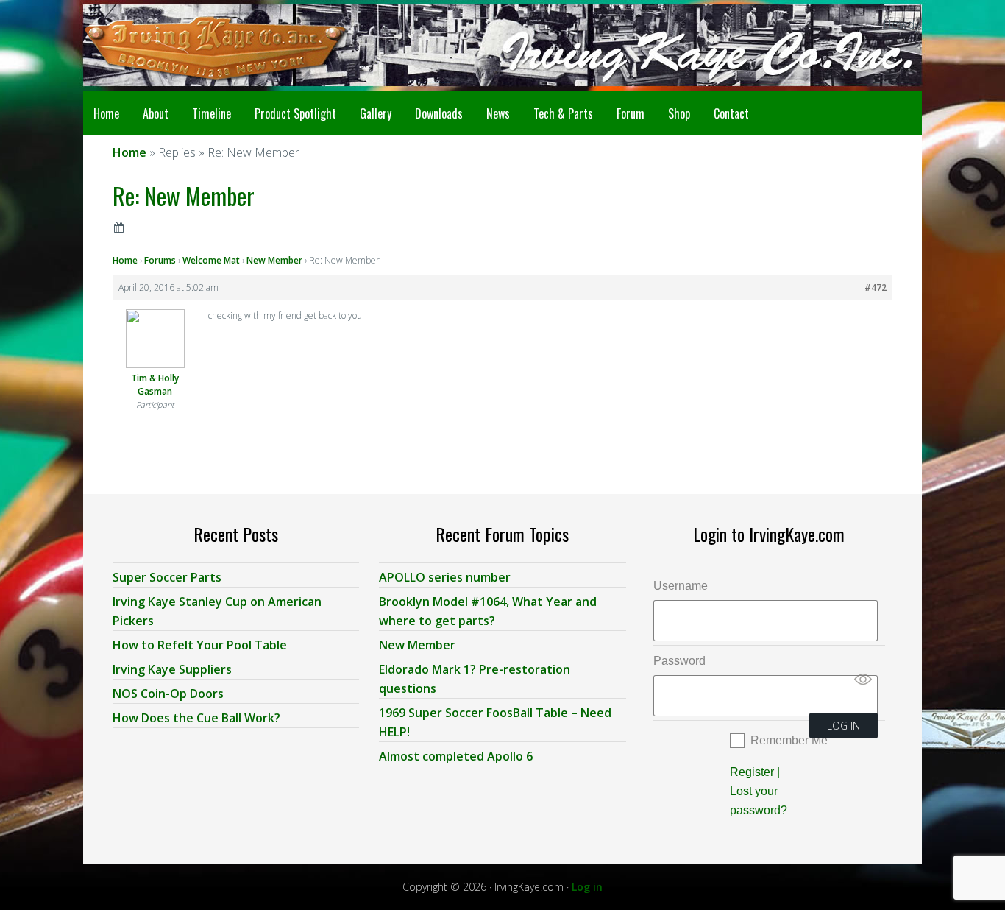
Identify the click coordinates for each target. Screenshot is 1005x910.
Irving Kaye (201, 45)
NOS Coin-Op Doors (168, 693)
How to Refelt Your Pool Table (200, 645)
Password (679, 661)
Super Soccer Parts (167, 577)
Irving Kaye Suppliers (172, 669)
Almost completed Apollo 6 (456, 756)
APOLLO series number (445, 577)
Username (680, 585)
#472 (875, 287)
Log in (587, 887)
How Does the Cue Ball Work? (196, 718)
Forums (160, 260)
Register (752, 772)
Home (125, 260)
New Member (274, 260)
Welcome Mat (211, 260)
